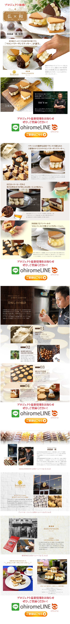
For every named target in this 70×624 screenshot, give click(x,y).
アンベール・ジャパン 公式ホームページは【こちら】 (35, 512)
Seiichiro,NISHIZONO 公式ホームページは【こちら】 (35, 469)
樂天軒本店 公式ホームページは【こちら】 (35, 555)
